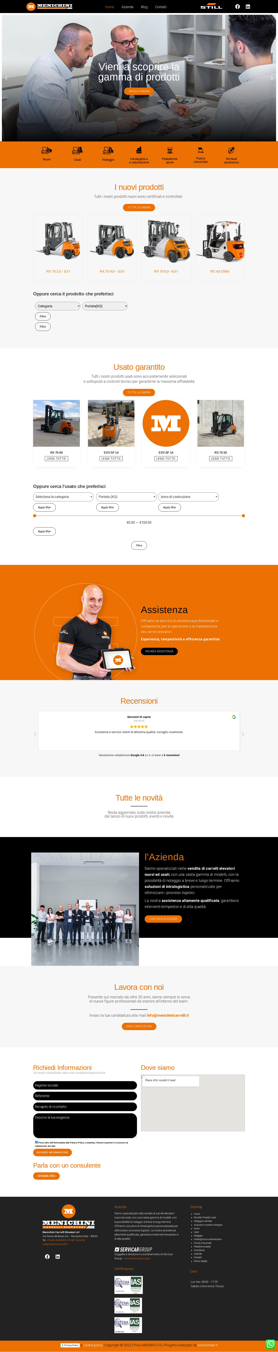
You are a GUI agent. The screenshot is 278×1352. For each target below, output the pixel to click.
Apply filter (44, 507)
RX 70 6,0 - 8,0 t (166, 271)
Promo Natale (200, 1261)
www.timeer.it (207, 1345)
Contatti (161, 7)
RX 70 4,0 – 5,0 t (112, 271)
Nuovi (46, 159)
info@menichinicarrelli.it (55, 1244)
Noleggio (108, 160)
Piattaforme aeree (170, 160)
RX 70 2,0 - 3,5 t (58, 271)
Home (109, 7)
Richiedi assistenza (231, 160)
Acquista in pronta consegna (208, 1225)
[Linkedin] (248, 6)
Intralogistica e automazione (207, 1239)
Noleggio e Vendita (203, 1221)
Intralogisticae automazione (139, 160)
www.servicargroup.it (137, 1258)
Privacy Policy (71, 1345)
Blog (144, 7)
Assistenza (199, 1250)
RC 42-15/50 (219, 271)
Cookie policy (93, 1345)
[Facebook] (47, 1256)
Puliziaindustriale (200, 160)
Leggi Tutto (56, 458)
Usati (77, 160)
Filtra (43, 316)
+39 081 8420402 (56, 1240)
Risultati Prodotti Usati (205, 1217)
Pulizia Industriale (202, 1243)
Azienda (127, 7)
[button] (135, 138)
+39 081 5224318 (76, 1240)
